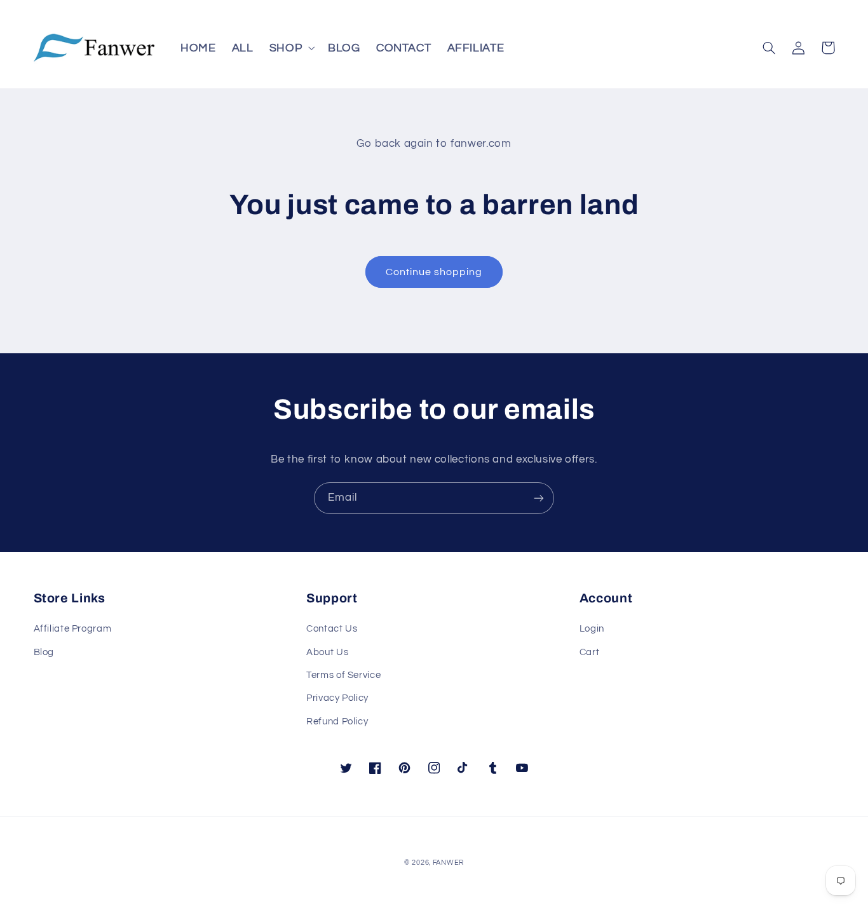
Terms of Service (343, 675)
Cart (590, 652)
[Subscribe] (538, 497)
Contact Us (331, 629)
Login (592, 629)
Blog (44, 652)
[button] (290, 47)
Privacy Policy (337, 698)
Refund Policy (337, 721)
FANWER (448, 862)
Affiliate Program (73, 629)
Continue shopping (434, 272)
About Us (327, 652)
